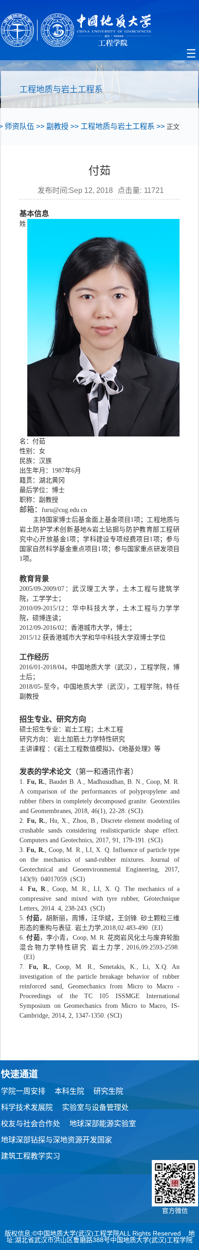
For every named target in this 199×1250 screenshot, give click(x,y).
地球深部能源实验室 (102, 1124)
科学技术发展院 (27, 1107)
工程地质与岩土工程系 (118, 126)
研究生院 (108, 1091)
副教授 (57, 126)
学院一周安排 (23, 1091)
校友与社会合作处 (30, 1124)
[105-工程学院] (99, 30)
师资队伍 (19, 126)
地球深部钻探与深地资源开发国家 (56, 1140)
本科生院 (69, 1091)
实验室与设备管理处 (95, 1107)
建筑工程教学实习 (30, 1156)
